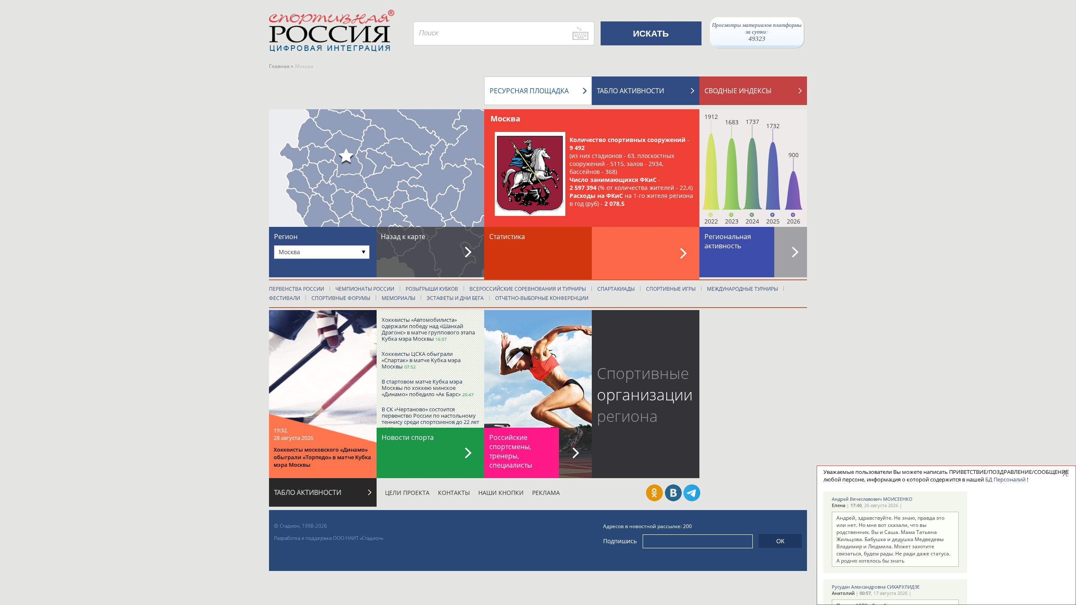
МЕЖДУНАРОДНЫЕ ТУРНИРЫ (742, 288)
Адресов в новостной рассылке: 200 (647, 526)
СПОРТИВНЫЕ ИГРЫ (671, 288)
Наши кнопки (501, 493)
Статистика (507, 236)
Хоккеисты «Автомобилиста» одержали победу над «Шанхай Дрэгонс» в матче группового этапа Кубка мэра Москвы (428, 329)
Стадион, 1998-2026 (303, 526)
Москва (505, 118)
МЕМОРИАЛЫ (398, 298)
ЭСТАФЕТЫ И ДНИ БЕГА (455, 298)
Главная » (281, 66)
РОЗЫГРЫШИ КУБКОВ (432, 288)
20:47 (468, 394)
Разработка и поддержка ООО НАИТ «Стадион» (328, 538)
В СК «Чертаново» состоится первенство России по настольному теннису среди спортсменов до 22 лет (430, 415)
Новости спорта (408, 437)
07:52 (410, 367)
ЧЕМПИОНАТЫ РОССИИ (364, 288)
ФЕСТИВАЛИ (284, 298)
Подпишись (620, 541)
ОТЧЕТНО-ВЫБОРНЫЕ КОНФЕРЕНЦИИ (541, 298)
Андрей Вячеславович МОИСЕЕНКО (872, 499)
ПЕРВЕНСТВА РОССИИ (296, 288)
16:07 (441, 339)
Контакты (454, 493)
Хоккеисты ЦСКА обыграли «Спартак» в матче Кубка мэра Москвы (421, 360)
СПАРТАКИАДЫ (616, 288)
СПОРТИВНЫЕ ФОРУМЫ (340, 298)
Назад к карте (403, 236)
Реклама (546, 493)
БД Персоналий (1005, 479)
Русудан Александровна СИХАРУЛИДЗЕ (876, 587)
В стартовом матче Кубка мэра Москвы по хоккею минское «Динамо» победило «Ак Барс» (422, 388)
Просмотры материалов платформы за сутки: (757, 32)
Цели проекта (407, 493)
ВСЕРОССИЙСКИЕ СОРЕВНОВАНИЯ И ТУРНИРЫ (527, 288)
